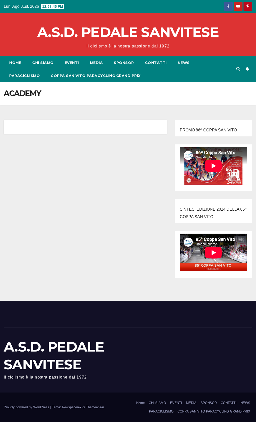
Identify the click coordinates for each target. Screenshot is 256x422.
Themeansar (95, 407)
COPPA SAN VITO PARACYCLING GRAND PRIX (96, 75)
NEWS (184, 62)
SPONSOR (124, 62)
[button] (238, 69)
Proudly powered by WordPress (27, 407)
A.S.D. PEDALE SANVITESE (128, 32)
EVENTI (72, 62)
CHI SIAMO (43, 62)
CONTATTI (156, 62)
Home (15, 62)
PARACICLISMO (24, 75)
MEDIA (96, 62)
